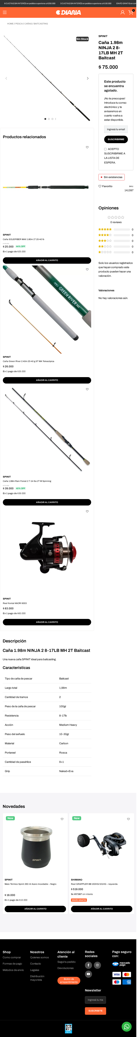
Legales (34, 970)
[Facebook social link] (88, 965)
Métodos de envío (13, 970)
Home (10, 23)
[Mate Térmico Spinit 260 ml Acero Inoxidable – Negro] (35, 845)
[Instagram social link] (97, 965)
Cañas (28, 23)
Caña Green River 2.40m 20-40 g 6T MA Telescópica (28, 361)
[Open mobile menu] (5, 12)
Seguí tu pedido (66, 961)
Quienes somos (39, 957)
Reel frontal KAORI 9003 (15, 603)
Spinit (7, 235)
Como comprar (12, 957)
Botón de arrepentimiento (69, 980)
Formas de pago (12, 963)
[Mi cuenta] (122, 12)
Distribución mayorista (37, 978)
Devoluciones (65, 968)
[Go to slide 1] (45, 119)
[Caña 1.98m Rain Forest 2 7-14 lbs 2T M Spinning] (47, 429)
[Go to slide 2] (49, 119)
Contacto (35, 963)
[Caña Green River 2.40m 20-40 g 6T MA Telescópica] (47, 309)
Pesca (19, 23)
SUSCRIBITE (95, 1011)
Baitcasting (41, 23)
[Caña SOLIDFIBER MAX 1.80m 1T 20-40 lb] (47, 187)
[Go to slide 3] (52, 119)
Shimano (76, 880)
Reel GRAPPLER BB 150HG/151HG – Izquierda (94, 884)
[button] (6, 78)
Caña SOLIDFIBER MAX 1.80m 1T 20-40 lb (23, 239)
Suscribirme (116, 139)
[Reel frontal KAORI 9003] (47, 551)
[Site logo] (68, 12)
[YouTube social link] (88, 974)
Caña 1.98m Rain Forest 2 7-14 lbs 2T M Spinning (27, 481)
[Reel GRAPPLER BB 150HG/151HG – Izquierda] (101, 845)
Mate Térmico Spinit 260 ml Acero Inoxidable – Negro (30, 884)
